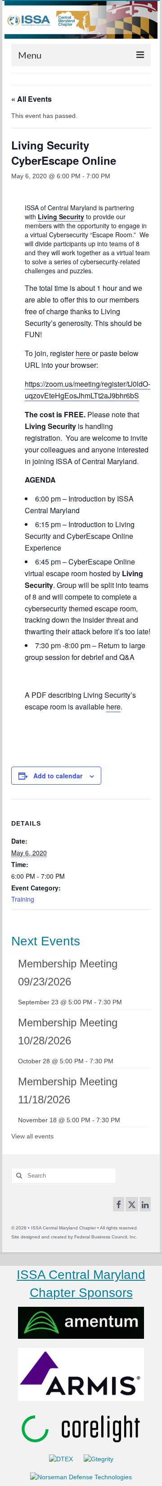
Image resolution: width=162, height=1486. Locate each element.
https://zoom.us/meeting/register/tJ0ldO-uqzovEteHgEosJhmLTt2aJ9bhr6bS (87, 390)
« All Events (31, 99)
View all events (32, 1136)
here (83, 353)
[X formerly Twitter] (132, 1204)
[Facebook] (118, 1204)
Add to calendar (57, 775)
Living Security (61, 216)
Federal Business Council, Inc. (105, 1236)
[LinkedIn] (145, 1204)
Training (22, 898)
